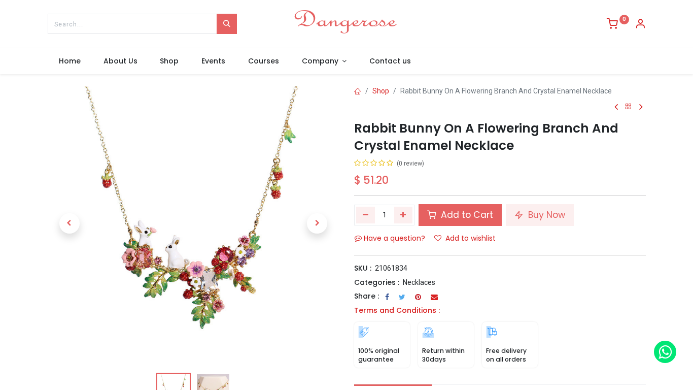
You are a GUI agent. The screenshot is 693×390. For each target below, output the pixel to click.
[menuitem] (70, 61)
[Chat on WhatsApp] (665, 352)
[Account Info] (640, 25)
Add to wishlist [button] (470, 238)
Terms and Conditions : (397, 310)
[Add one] (403, 215)
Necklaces (419, 282)
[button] (69, 223)
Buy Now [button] (545, 215)
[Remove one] (365, 215)
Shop (380, 91)
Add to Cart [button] (465, 215)
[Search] (227, 24)
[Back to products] (628, 107)
